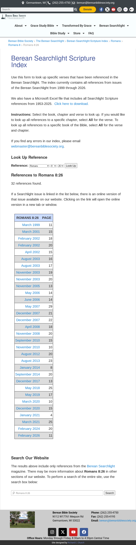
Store (76, 33)
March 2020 (31, 401)
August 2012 (30, 354)
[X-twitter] (107, 9)
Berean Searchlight (112, 25)
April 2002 (32, 252)
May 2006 (32, 293)
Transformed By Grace (77, 25)
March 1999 (31, 225)
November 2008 (28, 333)
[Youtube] (113, 9)
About (19, 25)
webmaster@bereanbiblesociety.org (37, 146)
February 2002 (29, 238)
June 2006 (32, 299)
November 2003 (28, 272)
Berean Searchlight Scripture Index (87, 41)
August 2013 (30, 361)
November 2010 (28, 347)
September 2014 (27, 374)
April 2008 (32, 327)
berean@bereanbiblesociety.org (117, 520)
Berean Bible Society (20, 41)
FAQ (91, 33)
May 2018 (32, 388)
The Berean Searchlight (50, 41)
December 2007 (28, 313)
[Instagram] (119, 9)
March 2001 (31, 231)
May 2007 (32, 306)
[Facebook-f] (101, 9)
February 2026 (29, 435)
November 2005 (28, 286)
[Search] (75, 9)
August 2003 (30, 259)
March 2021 (31, 422)
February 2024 (29, 428)
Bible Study (57, 33)
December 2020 (28, 408)
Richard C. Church (76, 542)
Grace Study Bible (42, 25)
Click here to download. (71, 104)
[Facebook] (84, 532)
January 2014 (30, 367)
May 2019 (32, 395)
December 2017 (28, 381)
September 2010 (27, 340)
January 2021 (30, 415)
